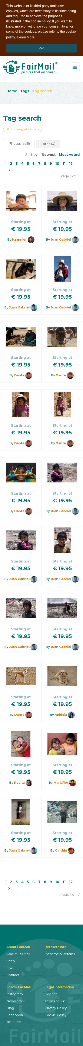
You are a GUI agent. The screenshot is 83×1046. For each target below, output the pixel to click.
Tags (24, 91)
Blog (10, 1008)
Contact (12, 975)
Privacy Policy (56, 1008)
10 (57, 164)
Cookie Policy (55, 1015)
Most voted (69, 155)
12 (71, 164)
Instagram (14, 994)
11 (64, 164)
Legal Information (59, 987)
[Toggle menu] (75, 67)
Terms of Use (55, 1001)
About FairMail (18, 954)
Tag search (42, 91)
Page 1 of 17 (70, 176)
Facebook (14, 1015)
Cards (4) (48, 144)
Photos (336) (19, 144)
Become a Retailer (60, 954)
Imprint (51, 994)
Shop (10, 961)
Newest (49, 155)
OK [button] (41, 48)
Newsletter (15, 1001)
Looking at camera (22, 129)
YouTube (13, 1022)
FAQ (10, 968)
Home (11, 91)
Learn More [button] (25, 37)
